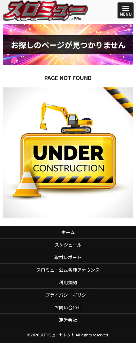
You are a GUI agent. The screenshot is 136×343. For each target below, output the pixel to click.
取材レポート (68, 257)
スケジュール (68, 244)
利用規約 (68, 282)
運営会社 (68, 320)
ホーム (68, 232)
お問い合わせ (68, 307)
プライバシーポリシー (68, 294)
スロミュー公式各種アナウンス (68, 269)
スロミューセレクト (57, 334)
